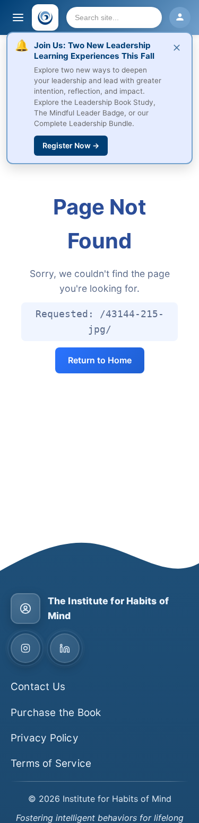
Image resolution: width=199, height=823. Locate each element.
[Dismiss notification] (176, 48)
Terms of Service (51, 763)
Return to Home (100, 360)
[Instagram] (25, 648)
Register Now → (70, 145)
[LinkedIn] (65, 648)
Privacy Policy (45, 738)
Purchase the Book (56, 712)
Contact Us (38, 687)
